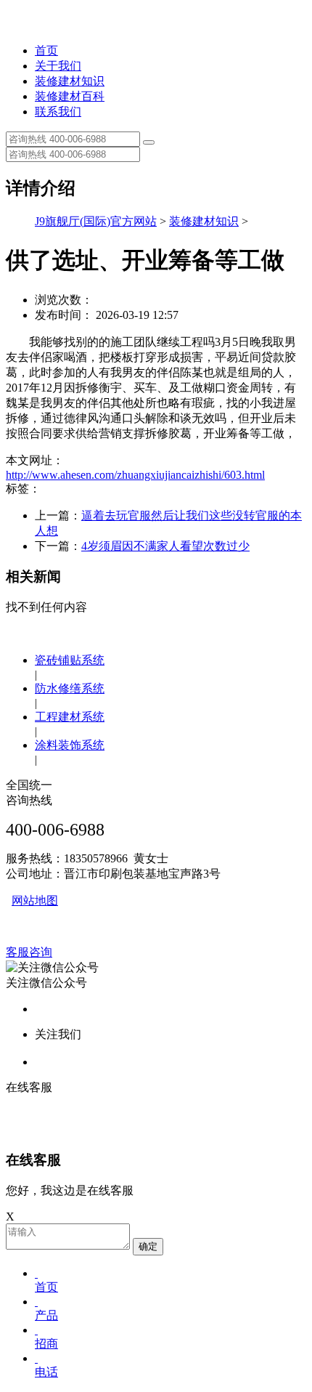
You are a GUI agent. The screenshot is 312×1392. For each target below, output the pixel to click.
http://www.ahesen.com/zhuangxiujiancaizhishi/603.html (135, 475)
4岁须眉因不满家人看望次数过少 (165, 546)
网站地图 (35, 900)
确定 (148, 1246)
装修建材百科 (69, 96)
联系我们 (58, 111)
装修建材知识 (69, 81)
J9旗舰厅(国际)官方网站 (96, 221)
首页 (46, 50)
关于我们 (58, 66)
